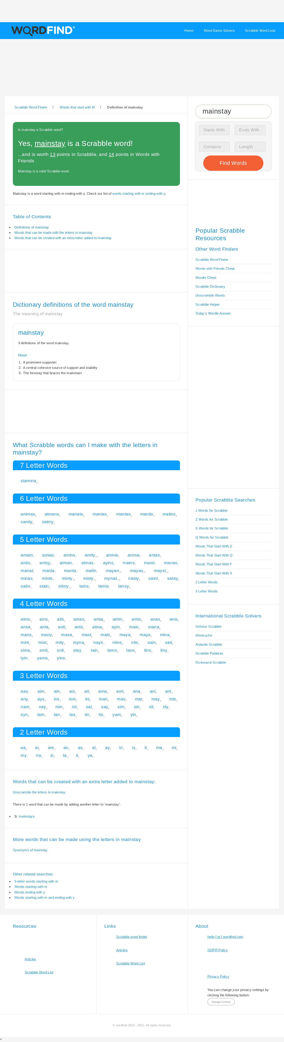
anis (174, 619)
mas (121, 699)
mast (86, 634)
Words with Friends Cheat (215, 268)
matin (91, 570)
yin (133, 714)
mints (47, 578)
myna (78, 642)
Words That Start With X (213, 573)
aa (23, 747)
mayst (160, 570)
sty (166, 706)
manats (76, 514)
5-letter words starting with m (36, 881)
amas (78, 619)
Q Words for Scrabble (211, 537)
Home (188, 30)
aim (41, 691)
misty (88, 578)
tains (84, 586)
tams (112, 650)
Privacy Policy (218, 976)
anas (155, 619)
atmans (52, 514)
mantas (123, 514)
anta (44, 627)
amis (136, 619)
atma (97, 627)
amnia (112, 555)
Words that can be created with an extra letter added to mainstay (63, 238)
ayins (108, 562)
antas (154, 555)
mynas (111, 578)
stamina (28, 480)
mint (25, 642)
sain (152, 642)
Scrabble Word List (39, 972)
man (103, 699)
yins (61, 658)
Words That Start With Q (214, 555)
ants (79, 627)
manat (27, 570)
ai (37, 747)
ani (153, 691)
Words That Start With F (213, 564)
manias (100, 514)
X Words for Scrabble (211, 528)
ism (72, 699)
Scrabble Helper (207, 304)
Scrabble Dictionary (210, 286)
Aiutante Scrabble (208, 644)
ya (90, 755)
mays (145, 634)
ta (65, 755)
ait (86, 691)
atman (66, 562)
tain (94, 650)
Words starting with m (30, 887)
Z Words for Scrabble (211, 519)
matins (169, 514)
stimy (63, 586)
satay (172, 578)
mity (60, 642)
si (52, 755)
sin (137, 706)
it (146, 747)
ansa (25, 627)
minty (67, 578)
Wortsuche (203, 635)
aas (24, 691)
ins (57, 699)
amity (90, 555)
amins (69, 555)
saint (153, 578)
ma (159, 747)
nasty (133, 578)
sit (151, 706)
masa (66, 634)
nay (42, 706)
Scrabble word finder (131, 937)
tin (87, 714)
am (51, 747)
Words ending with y (29, 892)
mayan (112, 570)
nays (98, 642)
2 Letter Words (206, 582)
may (156, 699)
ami (119, 691)
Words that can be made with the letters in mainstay (53, 232)
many (46, 634)
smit (43, 650)
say (104, 706)
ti (77, 755)
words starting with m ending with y (138, 193)
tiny (163, 650)
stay (77, 650)
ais (72, 691)
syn (24, 714)
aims (25, 619)
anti (61, 627)
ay (107, 747)
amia (98, 619)
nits (134, 642)
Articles (30, 959)
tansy (123, 586)
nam (25, 706)
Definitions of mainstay (31, 227)
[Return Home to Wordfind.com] (42, 36)
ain (57, 691)
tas (72, 714)
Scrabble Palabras (209, 653)
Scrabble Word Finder (211, 259)
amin (117, 619)
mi (174, 747)
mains (129, 562)
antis (25, 562)
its (87, 699)
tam (41, 714)
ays (41, 699)
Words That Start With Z (213, 546)
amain (27, 555)
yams (42, 658)
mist (42, 642)
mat (138, 699)
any (24, 699)
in (121, 747)
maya (125, 634)
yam (116, 714)
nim (59, 706)
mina (165, 634)
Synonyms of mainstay (30, 850)
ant (168, 691)
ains (43, 619)
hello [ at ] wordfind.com (225, 937)
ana (136, 691)
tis (101, 714)
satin (25, 586)
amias (48, 555)
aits (60, 619)
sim (121, 706)
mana (153, 627)
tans (130, 650)
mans (26, 634)
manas (171, 562)
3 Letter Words (206, 591)
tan (57, 714)
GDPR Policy (217, 950)
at (94, 747)
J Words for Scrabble (211, 510)
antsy (44, 562)
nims (117, 642)
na (38, 755)
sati (168, 642)
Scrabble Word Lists (260, 30)
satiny (48, 521)
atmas (87, 562)
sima (25, 650)
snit (60, 650)
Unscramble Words (210, 295)
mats (105, 634)
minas (27, 578)
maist (149, 562)
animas (28, 514)
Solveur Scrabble (208, 626)
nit (74, 706)
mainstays (27, 816)
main (134, 627)
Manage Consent (221, 1002)
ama (102, 691)
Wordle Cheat (205, 277)
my (24, 755)
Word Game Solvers (219, 30)
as (80, 747)
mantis (146, 514)
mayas (136, 570)
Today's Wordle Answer (213, 313)
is (133, 747)
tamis (103, 586)
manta (70, 570)
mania (48, 570)
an (66, 747)
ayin (116, 627)
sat (89, 706)
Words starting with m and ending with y (44, 897)
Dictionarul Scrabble (210, 662)
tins (147, 650)
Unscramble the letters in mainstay (39, 792)
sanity (26, 521)
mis (172, 699)
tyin (24, 658)
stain (44, 586)
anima (134, 555)
